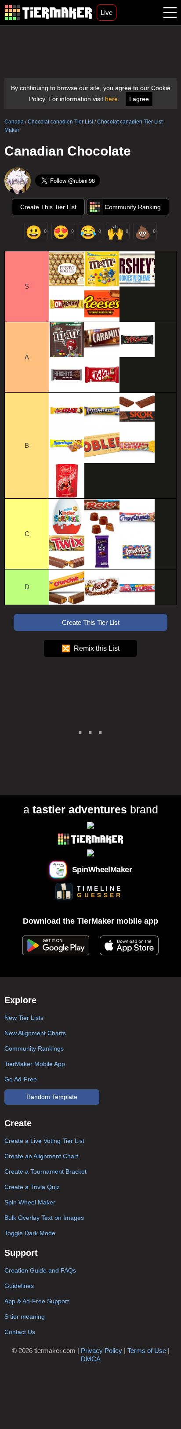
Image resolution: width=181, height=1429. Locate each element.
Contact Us (19, 1331)
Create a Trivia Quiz (32, 1186)
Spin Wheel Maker (29, 1202)
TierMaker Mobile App (34, 1063)
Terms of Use (146, 1350)
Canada (14, 122)
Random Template (51, 1096)
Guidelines (19, 1285)
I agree (139, 98)
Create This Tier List (48, 206)
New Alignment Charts (35, 1033)
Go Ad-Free (20, 1079)
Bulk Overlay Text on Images (44, 1217)
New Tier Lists (23, 1017)
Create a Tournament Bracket (45, 1171)
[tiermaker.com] (48, 12)
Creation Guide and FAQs (40, 1270)
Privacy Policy (101, 1350)
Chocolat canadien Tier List (60, 122)
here (111, 98)
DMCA (91, 1359)
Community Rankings (34, 1048)
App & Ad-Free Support (36, 1301)
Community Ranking (133, 206)
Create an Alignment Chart (41, 1156)
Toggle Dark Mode (29, 1233)
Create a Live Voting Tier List (44, 1140)
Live (106, 12)
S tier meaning (24, 1316)
